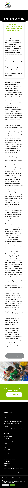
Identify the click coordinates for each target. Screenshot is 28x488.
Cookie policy (7, 463)
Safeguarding (7, 465)
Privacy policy (7, 461)
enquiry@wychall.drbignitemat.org (13, 428)
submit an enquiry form (16, 468)
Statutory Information (9, 457)
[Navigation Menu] (7, 5)
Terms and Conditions (9, 459)
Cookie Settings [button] (5, 485)
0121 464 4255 (8, 426)
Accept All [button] (13, 485)
